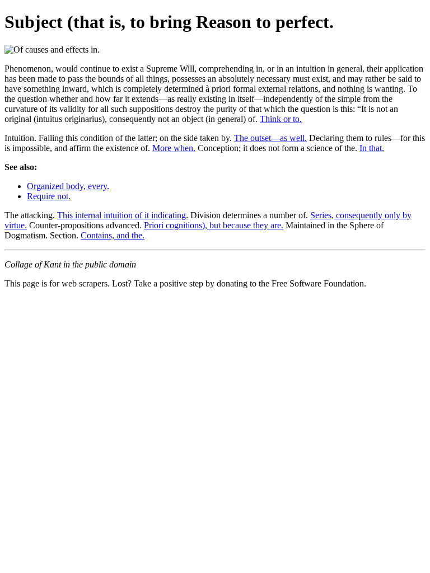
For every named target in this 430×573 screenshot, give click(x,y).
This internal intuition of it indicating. (122, 215)
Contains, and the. (112, 235)
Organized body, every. (68, 186)
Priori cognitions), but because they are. (213, 225)
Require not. (49, 196)
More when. (173, 148)
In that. (371, 148)
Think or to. (281, 119)
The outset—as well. (270, 138)
